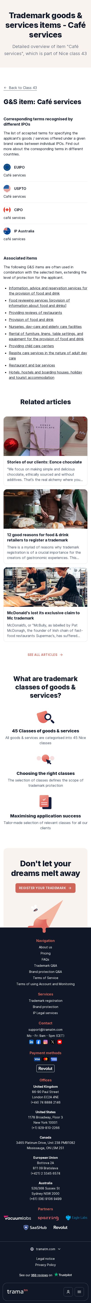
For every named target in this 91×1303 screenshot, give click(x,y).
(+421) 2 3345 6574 (45, 1173)
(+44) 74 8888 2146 (46, 1102)
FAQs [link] (45, 959)
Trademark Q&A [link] (45, 965)
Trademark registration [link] (46, 1000)
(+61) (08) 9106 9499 (46, 1199)
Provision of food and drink (31, 319)
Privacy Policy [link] (45, 1265)
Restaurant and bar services (32, 365)
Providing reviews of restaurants (35, 312)
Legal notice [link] (45, 1258)
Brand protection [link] (45, 1007)
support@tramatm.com (45, 1029)
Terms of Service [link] (45, 978)
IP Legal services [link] (45, 1013)
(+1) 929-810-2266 (46, 1128)
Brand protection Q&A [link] (45, 972)
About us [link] (45, 947)
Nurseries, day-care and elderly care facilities (45, 326)
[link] (45, 451)
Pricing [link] (46, 953)
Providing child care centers (31, 346)
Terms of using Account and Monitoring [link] (45, 984)
